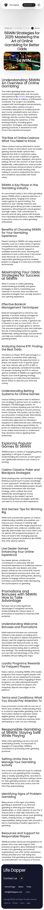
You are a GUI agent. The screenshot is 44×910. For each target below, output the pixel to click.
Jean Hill (37, 28)
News (20, 886)
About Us (7, 903)
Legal (28, 903)
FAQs (29, 886)
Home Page (10, 886)
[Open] (39, 5)
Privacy (15, 903)
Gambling (8, 28)
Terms (22, 903)
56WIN (22, 97)
